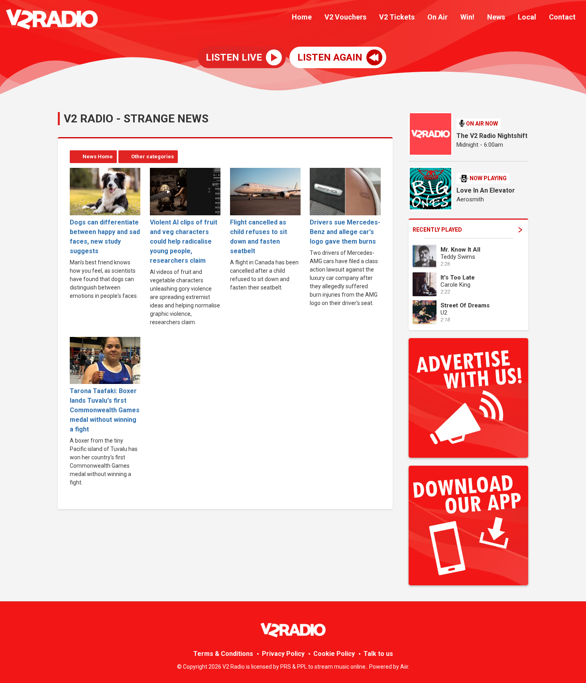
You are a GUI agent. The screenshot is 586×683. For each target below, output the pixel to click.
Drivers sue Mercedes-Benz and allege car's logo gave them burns (345, 231)
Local (527, 17)
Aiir (404, 666)
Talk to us (378, 653)
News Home (98, 156)
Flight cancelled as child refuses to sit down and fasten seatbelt (258, 236)
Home (302, 17)
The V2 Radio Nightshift (491, 136)
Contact (562, 17)
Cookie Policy (334, 653)
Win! (467, 17)
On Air (437, 17)
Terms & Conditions (223, 653)
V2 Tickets (397, 17)
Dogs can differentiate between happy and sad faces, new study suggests (105, 236)
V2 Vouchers (345, 17)
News (496, 17)
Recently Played (437, 229)
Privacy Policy (283, 653)
